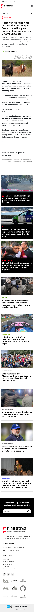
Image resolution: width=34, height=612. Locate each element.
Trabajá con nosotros (10, 569)
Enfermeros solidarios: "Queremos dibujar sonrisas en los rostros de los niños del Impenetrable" (16, 377)
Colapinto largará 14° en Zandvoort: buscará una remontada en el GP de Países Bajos (16, 340)
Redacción (6, 559)
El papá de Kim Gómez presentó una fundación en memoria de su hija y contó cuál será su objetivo (17, 266)
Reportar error (8, 564)
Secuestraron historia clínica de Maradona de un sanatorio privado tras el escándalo (17, 448)
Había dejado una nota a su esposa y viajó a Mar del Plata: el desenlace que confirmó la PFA (16, 232)
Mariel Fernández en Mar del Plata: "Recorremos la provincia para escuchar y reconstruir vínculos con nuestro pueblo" (16, 484)
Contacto (6, 566)
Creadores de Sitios (21, 609)
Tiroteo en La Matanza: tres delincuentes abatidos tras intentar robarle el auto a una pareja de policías (16, 303)
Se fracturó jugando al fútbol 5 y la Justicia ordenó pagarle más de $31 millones (17, 414)
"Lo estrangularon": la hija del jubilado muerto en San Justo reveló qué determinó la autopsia (16, 199)
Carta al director (8, 562)
